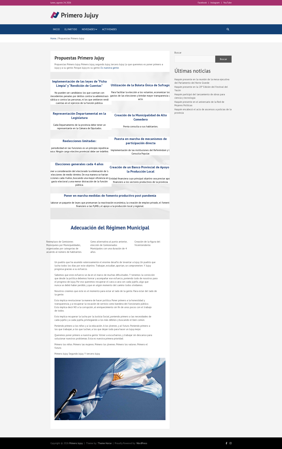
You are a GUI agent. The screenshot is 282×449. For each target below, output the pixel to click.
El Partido (71, 29)
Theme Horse (105, 443)
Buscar (177, 52)
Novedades (88, 29)
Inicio (56, 29)
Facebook (202, 2)
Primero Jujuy (79, 15)
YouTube (227, 2)
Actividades (109, 29)
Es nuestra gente (110, 67)
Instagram (215, 2)
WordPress (141, 443)
